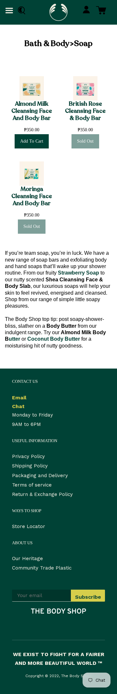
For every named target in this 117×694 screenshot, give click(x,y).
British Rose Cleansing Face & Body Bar (85, 111)
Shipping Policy (30, 466)
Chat (18, 406)
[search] (20, 10)
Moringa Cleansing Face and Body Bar (31, 196)
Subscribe (88, 597)
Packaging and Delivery (40, 475)
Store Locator (28, 526)
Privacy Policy (28, 456)
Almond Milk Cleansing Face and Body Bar (31, 111)
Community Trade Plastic (42, 568)
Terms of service (32, 485)
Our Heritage (27, 558)
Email (19, 397)
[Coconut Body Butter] (26, 339)
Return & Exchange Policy (42, 494)
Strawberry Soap (78, 273)
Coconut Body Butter (53, 339)
